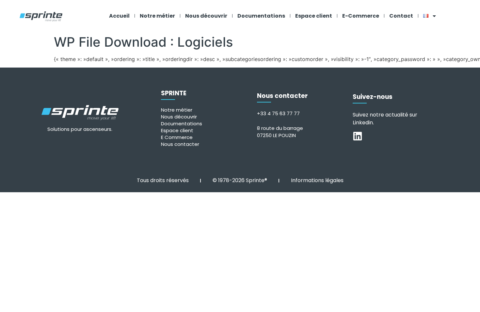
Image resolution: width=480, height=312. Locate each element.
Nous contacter (180, 144)
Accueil (119, 16)
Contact (401, 16)
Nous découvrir (206, 16)
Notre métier (157, 16)
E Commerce (177, 137)
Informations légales (317, 180)
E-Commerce (360, 16)
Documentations (261, 16)
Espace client (313, 16)
